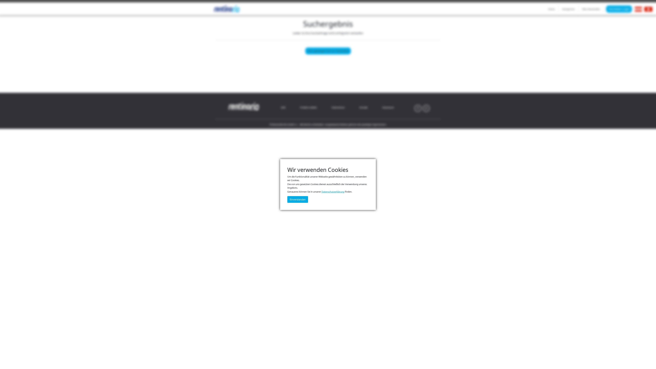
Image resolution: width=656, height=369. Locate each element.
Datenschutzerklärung (333, 191)
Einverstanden (298, 199)
